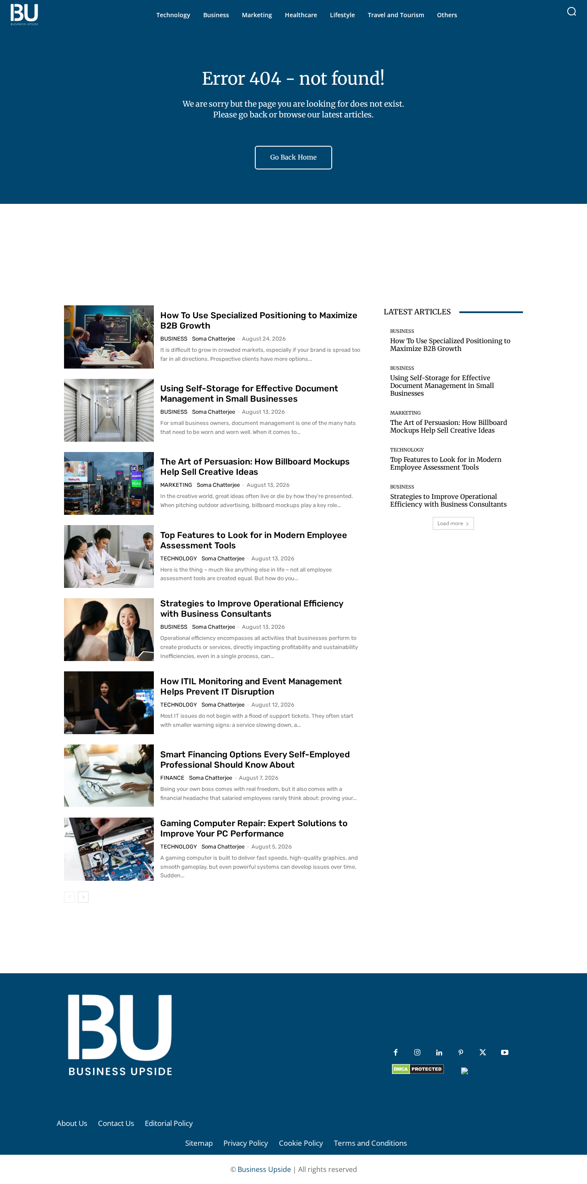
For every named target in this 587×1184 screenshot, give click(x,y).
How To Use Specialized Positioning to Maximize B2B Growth (450, 345)
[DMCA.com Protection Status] (418, 1072)
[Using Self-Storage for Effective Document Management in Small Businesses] (109, 410)
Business (173, 338)
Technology (178, 558)
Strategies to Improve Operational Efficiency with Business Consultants (251, 608)
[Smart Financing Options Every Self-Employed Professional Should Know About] (109, 775)
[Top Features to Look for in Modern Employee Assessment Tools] (109, 556)
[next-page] (83, 897)
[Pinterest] (461, 1053)
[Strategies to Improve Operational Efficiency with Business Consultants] (109, 629)
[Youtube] (505, 1053)
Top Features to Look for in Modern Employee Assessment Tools (445, 463)
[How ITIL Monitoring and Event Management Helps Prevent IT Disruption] (109, 702)
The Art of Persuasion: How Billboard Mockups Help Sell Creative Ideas (255, 466)
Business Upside (264, 1169)
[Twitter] (483, 1053)
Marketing (176, 485)
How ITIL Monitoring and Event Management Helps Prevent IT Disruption (251, 686)
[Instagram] (417, 1053)
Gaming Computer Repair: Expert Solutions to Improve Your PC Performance (254, 828)
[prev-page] (69, 897)
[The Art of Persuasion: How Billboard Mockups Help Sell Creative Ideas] (109, 483)
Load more (450, 523)
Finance (172, 778)
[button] (571, 11)
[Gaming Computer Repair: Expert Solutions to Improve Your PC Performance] (109, 849)
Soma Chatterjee (213, 338)
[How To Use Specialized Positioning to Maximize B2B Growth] (109, 336)
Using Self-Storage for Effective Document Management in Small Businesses (249, 393)
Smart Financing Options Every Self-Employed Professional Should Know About (255, 759)
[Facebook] (395, 1053)
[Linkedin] (439, 1053)
